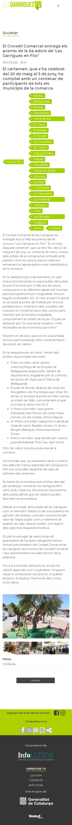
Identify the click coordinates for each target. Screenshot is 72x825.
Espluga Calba (43, 153)
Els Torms (40, 147)
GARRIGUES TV (36, 768)
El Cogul (39, 124)
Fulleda (38, 159)
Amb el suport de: (36, 791)
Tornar (36, 680)
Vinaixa (55, 228)
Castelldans (41, 113)
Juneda (38, 182)
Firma (7, 659)
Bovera (38, 107)
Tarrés (37, 228)
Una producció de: (36, 745)
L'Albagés (40, 205)
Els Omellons (42, 142)
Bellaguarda (41, 101)
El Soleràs (40, 130)
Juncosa (39, 176)
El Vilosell (39, 136)
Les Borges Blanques (41, 217)
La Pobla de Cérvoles (41, 200)
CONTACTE (36, 780)
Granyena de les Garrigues (44, 171)
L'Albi (37, 211)
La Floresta (41, 188)
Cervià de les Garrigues (42, 119)
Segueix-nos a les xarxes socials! (28, 712)
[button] (6, 616)
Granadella (40, 165)
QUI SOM (36, 775)
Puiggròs (39, 222)
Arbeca (38, 96)
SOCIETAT (14, 162)
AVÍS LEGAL (36, 785)
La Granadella (42, 193)
